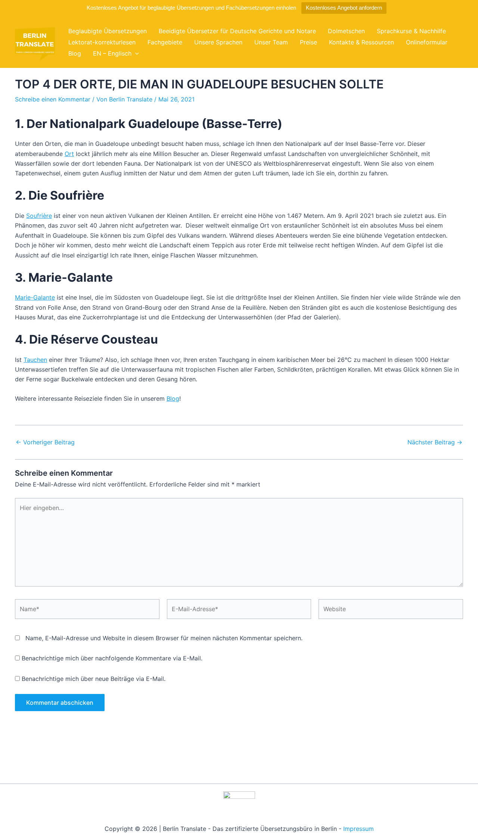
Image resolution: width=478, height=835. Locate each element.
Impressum (358, 828)
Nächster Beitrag (434, 442)
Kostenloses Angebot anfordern (344, 7)
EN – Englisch (112, 53)
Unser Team (271, 42)
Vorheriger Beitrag (45, 442)
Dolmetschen (346, 31)
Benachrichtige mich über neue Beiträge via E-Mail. (93, 678)
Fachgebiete (165, 42)
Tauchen (35, 359)
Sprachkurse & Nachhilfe (411, 31)
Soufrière (39, 215)
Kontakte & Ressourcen (361, 42)
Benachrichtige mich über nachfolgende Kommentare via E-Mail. (112, 658)
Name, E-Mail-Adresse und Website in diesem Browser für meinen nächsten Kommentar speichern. (163, 638)
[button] (135, 53)
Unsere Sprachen (218, 42)
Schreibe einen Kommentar (52, 99)
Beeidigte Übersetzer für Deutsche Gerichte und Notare (237, 31)
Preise (308, 42)
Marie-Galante (35, 297)
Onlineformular (426, 42)
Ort (69, 153)
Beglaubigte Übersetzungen (107, 31)
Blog (74, 53)
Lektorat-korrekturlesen (102, 42)
